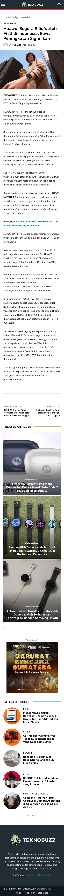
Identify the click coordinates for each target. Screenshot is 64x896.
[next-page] (11, 629)
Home (6, 17)
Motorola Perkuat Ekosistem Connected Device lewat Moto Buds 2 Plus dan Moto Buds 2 (32, 487)
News (26, 709)
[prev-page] (5, 629)
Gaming (27, 732)
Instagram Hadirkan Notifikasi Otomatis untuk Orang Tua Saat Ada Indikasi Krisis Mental (41, 717)
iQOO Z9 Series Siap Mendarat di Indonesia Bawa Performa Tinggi (16, 413)
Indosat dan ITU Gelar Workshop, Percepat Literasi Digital (48, 413)
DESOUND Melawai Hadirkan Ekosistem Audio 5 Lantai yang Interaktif (40, 781)
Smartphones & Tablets (35, 794)
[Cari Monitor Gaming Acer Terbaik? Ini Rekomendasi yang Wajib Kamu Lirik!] (12, 737)
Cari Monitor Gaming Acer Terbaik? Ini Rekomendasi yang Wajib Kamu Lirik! (39, 738)
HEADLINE (27, 753)
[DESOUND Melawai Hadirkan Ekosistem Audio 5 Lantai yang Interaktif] (12, 779)
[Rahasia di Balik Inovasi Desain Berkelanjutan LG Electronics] (12, 758)
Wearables (26, 17)
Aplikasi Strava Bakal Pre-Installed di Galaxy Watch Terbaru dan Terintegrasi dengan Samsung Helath (32, 614)
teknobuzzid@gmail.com (38, 875)
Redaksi (16, 45)
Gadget (15, 17)
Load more (30, 815)
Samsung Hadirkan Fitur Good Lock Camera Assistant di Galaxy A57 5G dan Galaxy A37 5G (41, 802)
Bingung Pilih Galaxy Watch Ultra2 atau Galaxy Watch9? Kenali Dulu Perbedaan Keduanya (32, 551)
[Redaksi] (6, 45)
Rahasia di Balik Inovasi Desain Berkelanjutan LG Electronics (38, 760)
